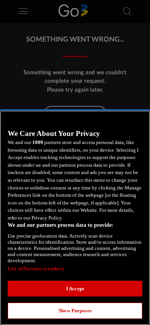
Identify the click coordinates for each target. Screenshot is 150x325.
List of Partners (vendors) (36, 268)
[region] (75, 218)
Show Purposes (75, 310)
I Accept (75, 288)
